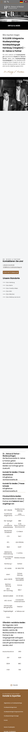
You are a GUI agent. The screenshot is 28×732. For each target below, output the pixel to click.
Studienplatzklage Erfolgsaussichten (13, 711)
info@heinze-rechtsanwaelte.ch (10, 489)
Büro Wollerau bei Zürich (13, 297)
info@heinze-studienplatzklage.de (12, 267)
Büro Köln (9, 291)
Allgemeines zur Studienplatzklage (13, 703)
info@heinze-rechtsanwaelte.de (10, 478)
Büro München (10, 294)
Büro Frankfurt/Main (12, 288)
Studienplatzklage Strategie (11, 716)
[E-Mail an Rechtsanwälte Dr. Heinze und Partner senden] (5, 1)
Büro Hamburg (10, 282)
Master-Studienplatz (9, 727)
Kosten (6, 720)
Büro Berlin (9, 285)
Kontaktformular (10, 272)
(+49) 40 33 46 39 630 (8, 265)
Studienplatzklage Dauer (10, 707)
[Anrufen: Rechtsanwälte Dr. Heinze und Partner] (8, 1)
